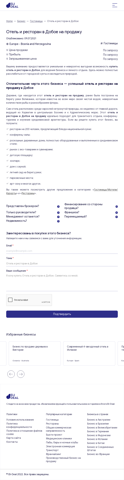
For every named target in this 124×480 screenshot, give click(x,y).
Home (9, 21)
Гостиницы (36, 21)
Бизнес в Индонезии (99, 435)
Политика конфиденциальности (19, 425)
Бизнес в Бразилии (98, 423)
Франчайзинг (53, 454)
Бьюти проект (54, 434)
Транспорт (52, 450)
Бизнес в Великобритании (102, 427)
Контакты (12, 441)
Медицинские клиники (59, 438)
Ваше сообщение (17, 270)
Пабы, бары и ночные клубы (62, 442)
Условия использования (20, 419)
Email (9, 245)
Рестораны (28, 193)
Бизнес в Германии (98, 431)
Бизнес (21, 21)
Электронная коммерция (60, 446)
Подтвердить (62, 314)
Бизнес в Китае (96, 443)
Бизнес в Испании (97, 439)
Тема (10, 258)
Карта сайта (13, 438)
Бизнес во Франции (98, 454)
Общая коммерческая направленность (58, 429)
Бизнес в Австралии (98, 419)
